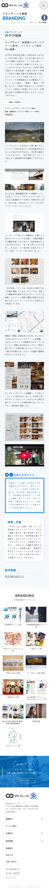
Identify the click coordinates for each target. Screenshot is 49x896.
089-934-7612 (33, 809)
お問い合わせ (11, 861)
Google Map (10, 811)
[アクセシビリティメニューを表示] (44, 17)
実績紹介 (9, 848)
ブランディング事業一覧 (27, 22)
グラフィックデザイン (13, 108)
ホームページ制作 (29, 108)
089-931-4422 (16, 809)
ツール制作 (35, 111)
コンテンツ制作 (23, 111)
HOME (14, 22)
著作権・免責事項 (13, 873)
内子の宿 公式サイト (14, 576)
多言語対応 (9, 115)
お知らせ (9, 855)
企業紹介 (9, 833)
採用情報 (9, 841)
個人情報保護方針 (13, 869)
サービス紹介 (11, 826)
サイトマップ (11, 877)
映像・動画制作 (10, 111)
